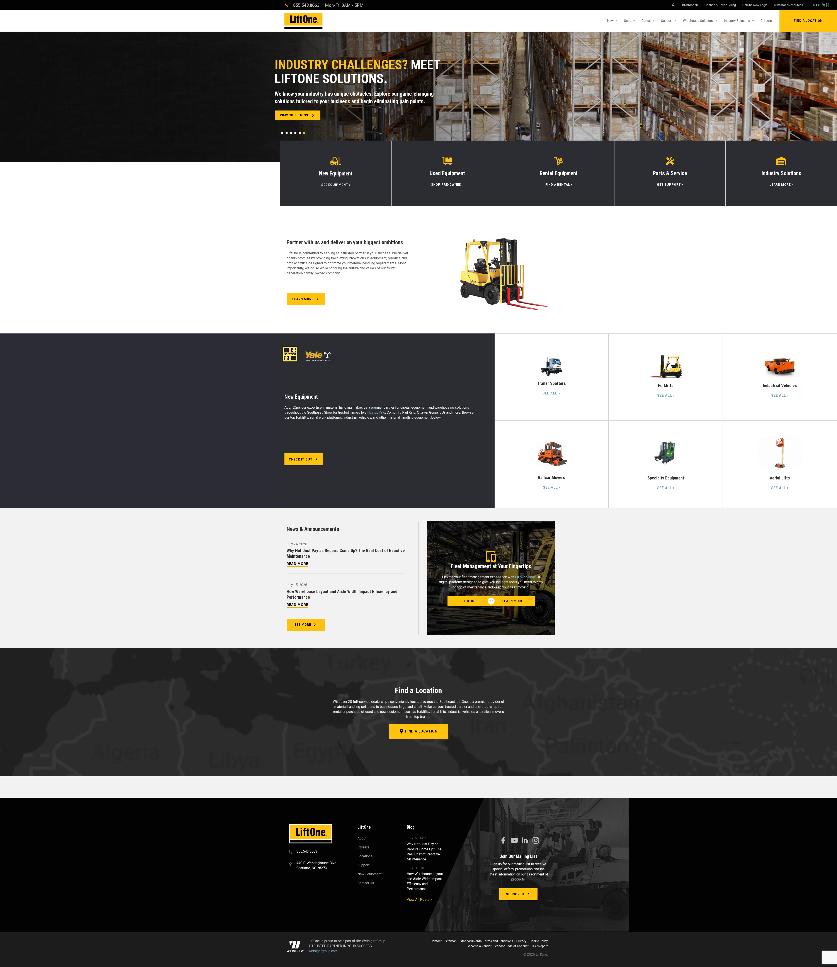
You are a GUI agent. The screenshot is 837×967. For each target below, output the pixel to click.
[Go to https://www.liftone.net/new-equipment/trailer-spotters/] (552, 377)
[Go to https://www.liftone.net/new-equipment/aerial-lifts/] (780, 464)
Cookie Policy (539, 941)
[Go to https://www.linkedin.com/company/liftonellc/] (525, 841)
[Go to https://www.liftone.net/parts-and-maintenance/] (669, 173)
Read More (297, 564)
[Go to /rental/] (558, 173)
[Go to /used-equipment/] (447, 173)
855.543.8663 (306, 5)
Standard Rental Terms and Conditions (486, 941)
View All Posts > (419, 900)
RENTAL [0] (819, 5)
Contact (436, 941)
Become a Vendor (479, 946)
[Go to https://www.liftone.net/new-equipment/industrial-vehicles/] (780, 377)
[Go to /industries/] (781, 173)
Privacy (521, 941)
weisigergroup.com (323, 951)
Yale (382, 412)
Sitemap (451, 941)
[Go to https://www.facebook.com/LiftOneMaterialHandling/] (503, 840)
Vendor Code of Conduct (512, 946)
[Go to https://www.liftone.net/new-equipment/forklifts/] (666, 377)
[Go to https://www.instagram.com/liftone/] (535, 841)
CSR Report (540, 946)
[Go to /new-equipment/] (335, 173)
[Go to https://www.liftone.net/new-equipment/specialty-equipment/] (666, 464)
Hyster (372, 412)
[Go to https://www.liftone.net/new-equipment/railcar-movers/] (552, 464)
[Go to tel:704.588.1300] (318, 852)
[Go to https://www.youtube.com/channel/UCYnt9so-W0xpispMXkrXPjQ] (514, 840)
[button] (808, 21)
